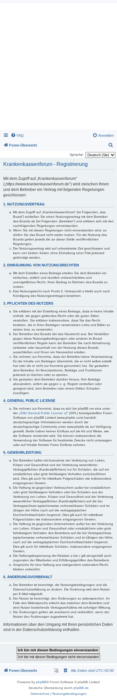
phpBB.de (81, 688)
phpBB (41, 682)
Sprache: (77, 155)
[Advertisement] (58, 68)
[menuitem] (17, 135)
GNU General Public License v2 (43, 413)
